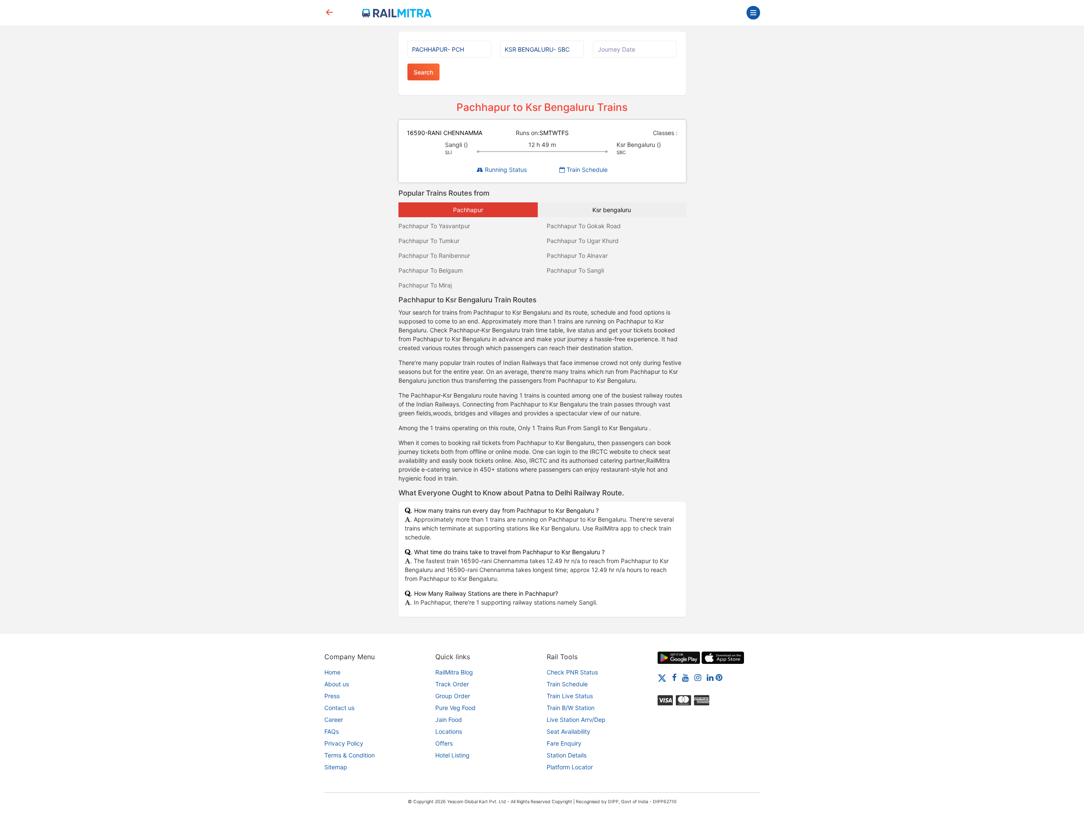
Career (333, 719)
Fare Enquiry (564, 743)
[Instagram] (697, 677)
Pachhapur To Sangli (575, 270)
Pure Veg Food (455, 707)
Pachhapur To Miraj (425, 285)
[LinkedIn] (710, 677)
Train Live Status (570, 695)
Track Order (452, 684)
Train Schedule (586, 169)
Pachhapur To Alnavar (577, 255)
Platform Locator (570, 767)
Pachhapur (468, 209)
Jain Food (448, 719)
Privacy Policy (343, 743)
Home (332, 672)
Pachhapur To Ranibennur (434, 255)
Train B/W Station (571, 707)
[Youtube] (685, 677)
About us (336, 684)
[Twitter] (662, 677)
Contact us (339, 707)
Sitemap (335, 767)
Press (332, 695)
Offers (444, 743)
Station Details (566, 755)
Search (423, 72)
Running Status (505, 169)
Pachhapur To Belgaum (430, 270)
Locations (448, 731)
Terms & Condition (349, 755)
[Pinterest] (719, 677)
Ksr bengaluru (611, 209)
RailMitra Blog (454, 672)
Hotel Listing (452, 755)
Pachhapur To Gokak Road (584, 225)
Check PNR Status (572, 672)
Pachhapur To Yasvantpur (434, 225)
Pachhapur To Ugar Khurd (583, 240)
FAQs (331, 731)
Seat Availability (568, 731)
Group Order (452, 695)
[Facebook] (674, 677)
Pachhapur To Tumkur (428, 240)
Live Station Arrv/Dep (576, 719)
